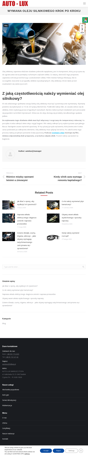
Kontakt (5, 439)
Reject (58, 451)
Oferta (4, 423)
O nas (4, 418)
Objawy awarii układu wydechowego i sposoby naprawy (71, 217)
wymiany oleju (58, 133)
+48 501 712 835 (13, 354)
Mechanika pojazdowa (10, 389)
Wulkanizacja (7, 405)
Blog (5, 25)
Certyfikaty (6, 428)
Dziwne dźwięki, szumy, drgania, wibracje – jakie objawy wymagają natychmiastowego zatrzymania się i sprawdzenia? (26, 240)
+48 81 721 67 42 (11, 357)
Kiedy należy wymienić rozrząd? (70, 234)
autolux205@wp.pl (9, 364)
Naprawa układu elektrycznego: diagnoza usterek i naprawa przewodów (26, 219)
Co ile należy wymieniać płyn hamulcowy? (73, 202)
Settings (71, 451)
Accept (45, 451)
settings (27, 454)
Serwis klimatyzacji (9, 400)
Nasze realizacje (8, 433)
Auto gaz (5, 395)
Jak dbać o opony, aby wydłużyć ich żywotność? (27, 202)
